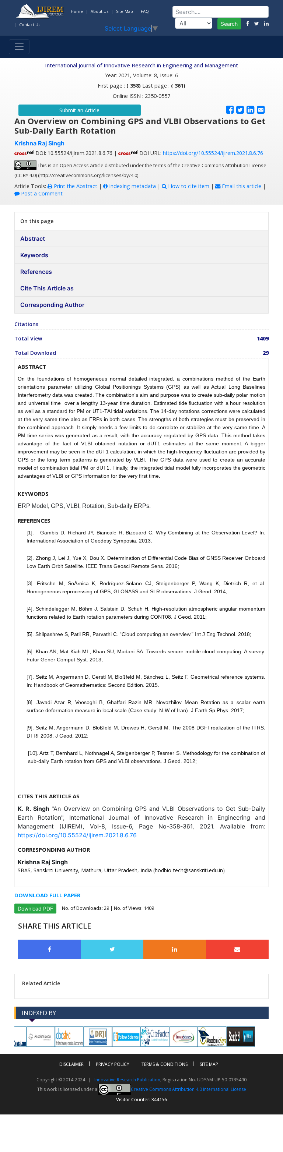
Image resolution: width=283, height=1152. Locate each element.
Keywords (34, 255)
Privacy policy (112, 1064)
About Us (99, 11)
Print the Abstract (74, 186)
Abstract (32, 238)
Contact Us (29, 24)
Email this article (240, 186)
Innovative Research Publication (127, 1080)
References (36, 271)
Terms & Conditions (165, 1064)
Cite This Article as (47, 288)
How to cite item (188, 186)
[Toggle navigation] (19, 46)
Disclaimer (71, 1064)
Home (77, 11)
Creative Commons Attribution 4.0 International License (188, 1089)
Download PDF (35, 908)
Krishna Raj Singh (39, 143)
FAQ (145, 11)
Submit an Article (79, 110)
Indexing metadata (132, 186)
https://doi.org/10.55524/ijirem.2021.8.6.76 (213, 152)
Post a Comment (41, 193)
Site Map (124, 11)
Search (229, 24)
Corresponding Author (52, 304)
